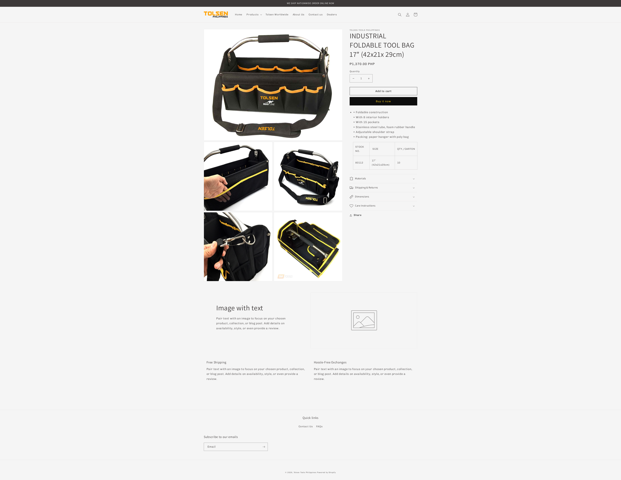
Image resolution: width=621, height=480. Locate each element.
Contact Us (306, 426)
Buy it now (383, 101)
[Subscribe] (264, 447)
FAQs (319, 426)
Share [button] (357, 215)
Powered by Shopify (326, 472)
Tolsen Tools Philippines (305, 472)
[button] (253, 14)
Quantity (355, 71)
